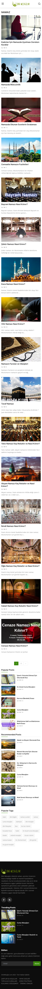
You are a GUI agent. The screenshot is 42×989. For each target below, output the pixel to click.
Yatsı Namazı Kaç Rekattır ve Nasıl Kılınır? (20, 443)
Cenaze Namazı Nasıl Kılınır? (14, 646)
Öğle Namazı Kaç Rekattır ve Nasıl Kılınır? (20, 566)
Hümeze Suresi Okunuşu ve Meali (27, 787)
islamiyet (19, 822)
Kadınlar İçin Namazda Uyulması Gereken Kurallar (20, 43)
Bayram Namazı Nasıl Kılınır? (14, 204)
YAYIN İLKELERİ (24, 979)
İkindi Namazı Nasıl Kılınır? (13, 526)
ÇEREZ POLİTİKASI (25, 981)
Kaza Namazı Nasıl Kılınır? (13, 284)
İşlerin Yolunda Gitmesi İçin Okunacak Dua (27, 677)
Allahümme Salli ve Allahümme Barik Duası (28, 722)
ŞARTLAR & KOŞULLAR (9, 979)
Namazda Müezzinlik (10, 84)
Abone (37, 964)
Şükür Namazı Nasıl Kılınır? (13, 244)
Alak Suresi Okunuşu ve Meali (28, 797)
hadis (17, 831)
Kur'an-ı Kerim (25, 826)
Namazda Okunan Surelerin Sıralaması (19, 124)
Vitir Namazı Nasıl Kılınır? (13, 324)
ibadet (5, 835)
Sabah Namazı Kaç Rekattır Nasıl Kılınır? (19, 606)
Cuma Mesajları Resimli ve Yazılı (27, 936)
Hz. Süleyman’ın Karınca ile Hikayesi (27, 764)
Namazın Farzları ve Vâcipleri (14, 364)
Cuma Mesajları (22, 710)
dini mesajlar (30, 822)
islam (4, 817)
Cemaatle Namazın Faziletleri (15, 164)
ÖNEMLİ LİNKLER (26, 983)
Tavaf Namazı (7, 404)
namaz (36, 817)
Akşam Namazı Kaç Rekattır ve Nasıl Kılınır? (17, 484)
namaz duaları (7, 840)
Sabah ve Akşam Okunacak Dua (28, 740)
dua (16, 826)
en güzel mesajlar (8, 845)
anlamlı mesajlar (16, 835)
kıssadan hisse (7, 831)
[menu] (2, 3)
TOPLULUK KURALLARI (9, 981)
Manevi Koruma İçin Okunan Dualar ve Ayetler (27, 753)
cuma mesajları (7, 822)
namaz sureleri (25, 817)
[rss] (9, 899)
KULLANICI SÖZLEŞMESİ (9, 983)
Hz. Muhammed (21, 840)
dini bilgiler (13, 817)
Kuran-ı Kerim (29, 835)
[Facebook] (3, 899)
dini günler (33, 840)
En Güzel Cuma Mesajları (26, 687)
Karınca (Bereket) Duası (25, 698)
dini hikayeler (7, 826)
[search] (39, 3)
